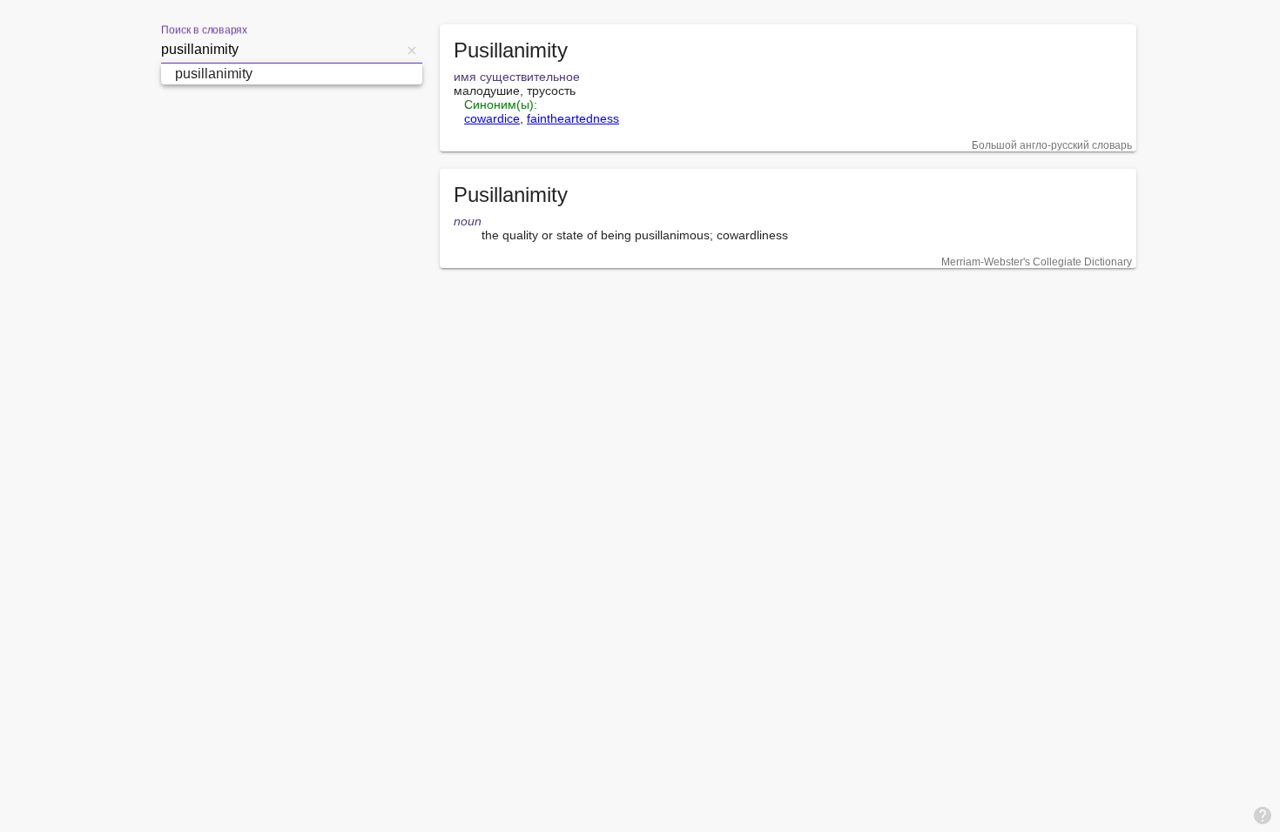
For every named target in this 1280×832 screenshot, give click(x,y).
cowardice (492, 118)
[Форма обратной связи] (1262, 814)
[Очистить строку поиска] (411, 49)
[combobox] (281, 49)
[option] (291, 74)
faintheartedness (573, 118)
